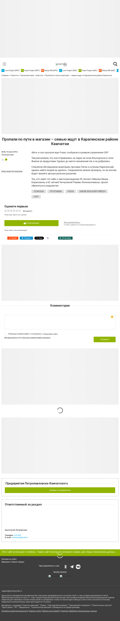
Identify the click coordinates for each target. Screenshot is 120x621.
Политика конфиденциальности (14, 611)
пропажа (56, 191)
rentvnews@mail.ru (20, 537)
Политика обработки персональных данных (78, 611)
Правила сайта (35, 611)
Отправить (104, 339)
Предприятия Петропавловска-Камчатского (37, 483)
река (71, 191)
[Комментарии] (6, 159)
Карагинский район (92, 191)
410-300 (17, 535)
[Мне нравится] (2, 159)
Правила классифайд (51, 611)
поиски (39, 191)
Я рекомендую (32, 223)
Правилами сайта (50, 334)
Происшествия (7, 154)
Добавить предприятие (60, 490)
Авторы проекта (60, 572)
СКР (36, 196)
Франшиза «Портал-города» (12, 562)
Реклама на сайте (9, 559)
